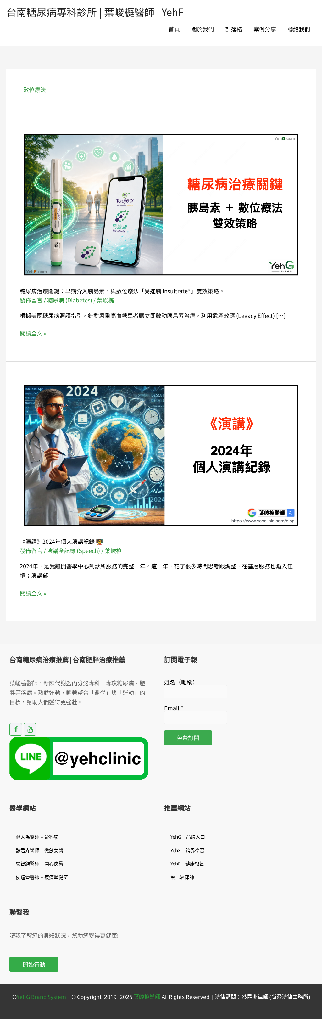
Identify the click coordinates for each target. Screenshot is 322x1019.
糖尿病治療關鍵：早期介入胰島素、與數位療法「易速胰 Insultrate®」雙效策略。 (122, 291)
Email (173, 708)
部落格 (233, 29)
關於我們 (202, 29)
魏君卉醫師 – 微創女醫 (39, 850)
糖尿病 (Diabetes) (69, 300)
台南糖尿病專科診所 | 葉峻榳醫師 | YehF (95, 11)
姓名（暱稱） (181, 682)
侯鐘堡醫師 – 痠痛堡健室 (42, 877)
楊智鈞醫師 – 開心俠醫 (39, 863)
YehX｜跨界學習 (187, 850)
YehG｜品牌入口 (187, 837)
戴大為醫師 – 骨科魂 (37, 837)
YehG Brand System (41, 996)
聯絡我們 (298, 29)
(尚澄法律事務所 (288, 996)
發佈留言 (31, 300)
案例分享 (264, 29)
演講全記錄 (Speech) (73, 550)
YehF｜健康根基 (187, 863)
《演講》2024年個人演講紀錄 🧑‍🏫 (61, 541)
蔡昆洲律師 (182, 877)
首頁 (174, 29)
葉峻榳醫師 (147, 996)
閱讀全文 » (33, 333)
